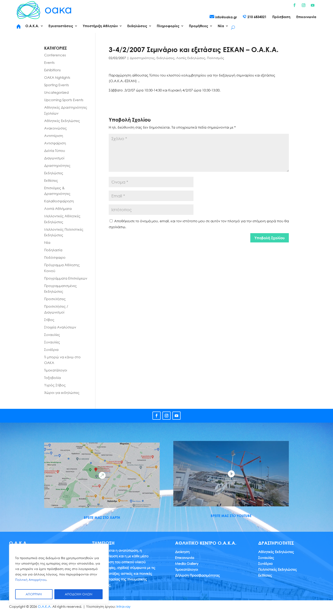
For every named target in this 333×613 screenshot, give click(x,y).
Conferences (55, 55)
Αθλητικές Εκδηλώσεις (62, 120)
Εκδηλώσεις (165, 58)
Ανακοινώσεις (55, 128)
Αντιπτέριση (53, 135)
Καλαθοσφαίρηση (59, 201)
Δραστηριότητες (142, 58)
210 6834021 (256, 17)
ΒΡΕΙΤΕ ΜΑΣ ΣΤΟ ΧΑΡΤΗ (102, 517)
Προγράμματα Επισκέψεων (65, 278)
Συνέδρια (51, 349)
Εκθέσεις (51, 180)
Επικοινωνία (306, 17)
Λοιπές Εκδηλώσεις (190, 58)
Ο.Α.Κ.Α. (44, 606)
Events (49, 62)
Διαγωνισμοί (54, 158)
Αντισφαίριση (55, 143)
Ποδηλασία (53, 250)
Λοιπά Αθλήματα (58, 208)
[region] (59, 574)
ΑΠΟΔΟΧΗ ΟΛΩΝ (78, 594)
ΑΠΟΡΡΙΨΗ (34, 594)
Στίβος (49, 319)
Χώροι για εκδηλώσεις (62, 392)
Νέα (47, 242)
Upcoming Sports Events (63, 100)
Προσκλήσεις (55, 299)
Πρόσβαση (281, 17)
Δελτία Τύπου (54, 150)
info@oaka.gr (225, 17)
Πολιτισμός (215, 58)
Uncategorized (56, 92)
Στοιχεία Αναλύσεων (60, 327)
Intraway (123, 606)
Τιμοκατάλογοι (55, 370)
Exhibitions (52, 70)
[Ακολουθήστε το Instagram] (303, 5)
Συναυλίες (52, 334)
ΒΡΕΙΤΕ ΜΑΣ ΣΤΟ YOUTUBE (231, 516)
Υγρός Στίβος (55, 385)
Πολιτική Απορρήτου (30, 579)
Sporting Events (56, 85)
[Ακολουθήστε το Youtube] (312, 5)
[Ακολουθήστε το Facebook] (294, 5)
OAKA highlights (57, 77)
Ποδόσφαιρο (54, 257)
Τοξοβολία (52, 377)
